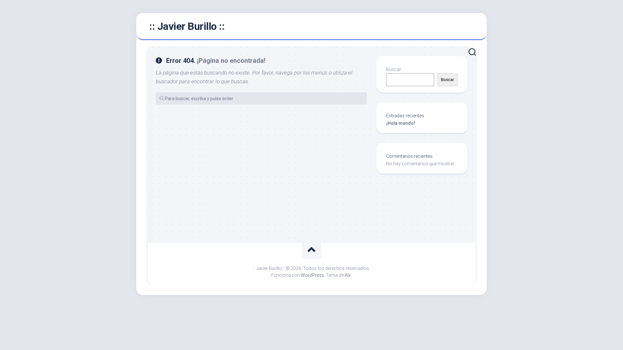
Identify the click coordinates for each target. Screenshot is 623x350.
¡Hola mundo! (400, 123)
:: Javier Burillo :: (187, 26)
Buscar (393, 69)
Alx (348, 275)
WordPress (312, 275)
